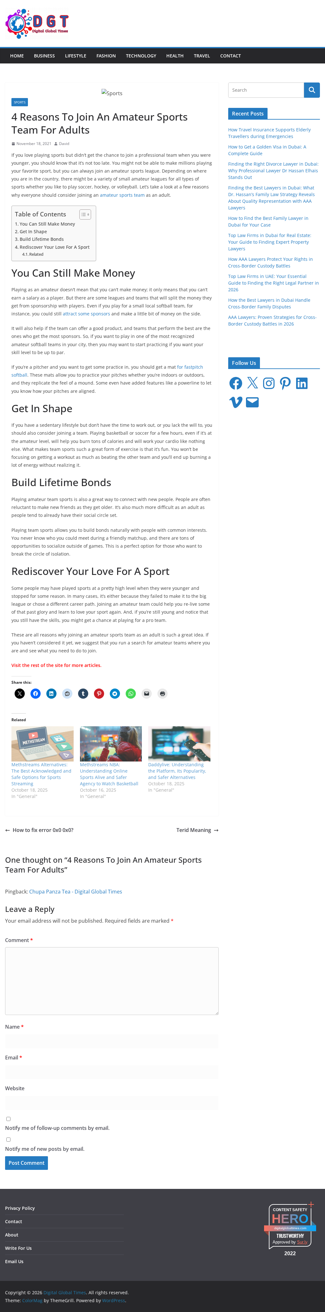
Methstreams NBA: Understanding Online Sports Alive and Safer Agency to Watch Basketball (109, 774)
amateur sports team (122, 195)
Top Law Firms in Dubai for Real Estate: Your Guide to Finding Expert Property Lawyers (269, 242)
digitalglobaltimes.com (290, 1228)
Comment (19, 940)
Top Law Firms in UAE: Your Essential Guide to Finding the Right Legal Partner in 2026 (273, 283)
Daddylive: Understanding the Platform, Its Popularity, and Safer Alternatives (177, 770)
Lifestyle (75, 56)
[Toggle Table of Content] (82, 214)
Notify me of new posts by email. (44, 1148)
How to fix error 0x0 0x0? (43, 830)
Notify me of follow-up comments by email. (57, 1127)
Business (44, 56)
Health (175, 56)
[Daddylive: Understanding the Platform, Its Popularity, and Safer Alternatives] (179, 744)
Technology (141, 56)
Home (17, 56)
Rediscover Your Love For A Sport (55, 247)
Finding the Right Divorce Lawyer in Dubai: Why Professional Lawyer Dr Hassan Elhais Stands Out (273, 170)
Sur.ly (302, 1242)
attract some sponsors (86, 314)
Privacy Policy (20, 1208)
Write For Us (18, 1248)
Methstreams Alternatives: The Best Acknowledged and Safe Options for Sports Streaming (41, 774)
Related (36, 254)
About (11, 1235)
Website (14, 1088)
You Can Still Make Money (47, 224)
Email (13, 1057)
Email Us (14, 1261)
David (64, 143)
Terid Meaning (193, 830)
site (59, 665)
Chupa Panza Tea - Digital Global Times (75, 891)
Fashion (106, 56)
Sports (19, 102)
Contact (230, 56)
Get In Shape (33, 231)
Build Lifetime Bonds (42, 239)
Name (14, 1026)
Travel (202, 56)
